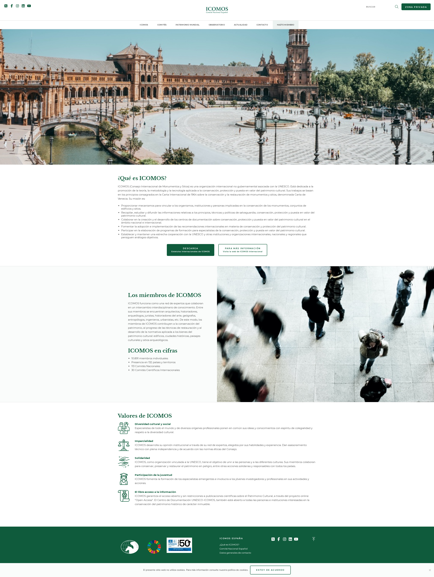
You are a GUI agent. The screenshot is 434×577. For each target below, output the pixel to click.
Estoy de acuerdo (270, 570)
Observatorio (217, 25)
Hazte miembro (285, 25)
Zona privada (416, 7)
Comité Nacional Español (234, 548)
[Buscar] (396, 6)
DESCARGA (190, 250)
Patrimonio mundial (188, 25)
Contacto (262, 25)
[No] (429, 570)
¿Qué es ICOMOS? (229, 544)
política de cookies (238, 570)
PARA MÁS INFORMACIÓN (243, 250)
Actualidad (240, 25)
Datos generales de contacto (235, 552)
